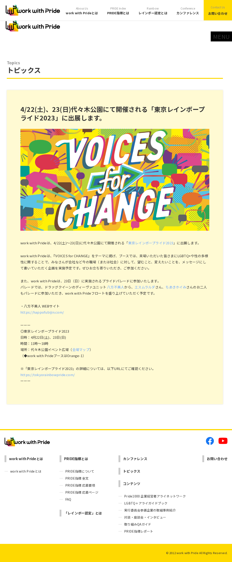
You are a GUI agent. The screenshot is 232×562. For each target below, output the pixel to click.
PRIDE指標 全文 (77, 478)
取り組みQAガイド (137, 524)
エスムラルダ (145, 287)
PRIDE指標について (79, 471)
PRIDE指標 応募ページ (81, 492)
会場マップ (80, 349)
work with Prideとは (82, 10)
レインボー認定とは (152, 10)
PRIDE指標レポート (138, 531)
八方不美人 (115, 287)
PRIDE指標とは (118, 10)
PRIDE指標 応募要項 (80, 485)
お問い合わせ (217, 10)
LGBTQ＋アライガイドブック (146, 503)
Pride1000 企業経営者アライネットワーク (155, 496)
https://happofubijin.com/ (42, 312)
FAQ (68, 499)
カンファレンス (187, 10)
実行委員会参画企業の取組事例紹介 (150, 510)
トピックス (131, 471)
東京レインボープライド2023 (151, 242)
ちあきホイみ (175, 287)
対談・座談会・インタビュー (145, 517)
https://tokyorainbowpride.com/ (47, 374)
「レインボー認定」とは (83, 513)
